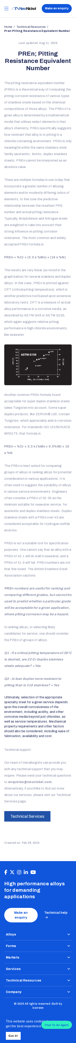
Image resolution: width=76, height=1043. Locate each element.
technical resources (31, 26)
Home (8, 26)
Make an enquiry (57, 8)
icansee (38, 1007)
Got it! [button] (13, 1035)
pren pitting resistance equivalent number (37, 30)
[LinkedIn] (26, 872)
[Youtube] (33, 872)
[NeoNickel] (24, 8)
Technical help (56, 912)
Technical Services (27, 816)
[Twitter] (12, 872)
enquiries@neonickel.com (29, 782)
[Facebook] (5, 872)
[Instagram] (19, 872)
